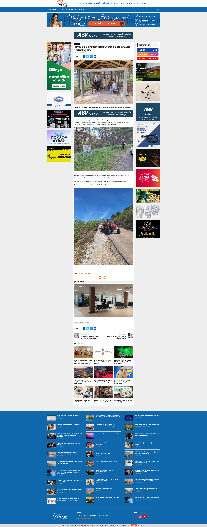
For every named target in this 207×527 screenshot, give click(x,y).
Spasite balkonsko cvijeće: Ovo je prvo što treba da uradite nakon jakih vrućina (146, 425)
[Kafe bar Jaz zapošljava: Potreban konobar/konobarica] (90, 472)
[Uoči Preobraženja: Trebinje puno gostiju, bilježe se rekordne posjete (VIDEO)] (129, 454)
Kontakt (143, 3)
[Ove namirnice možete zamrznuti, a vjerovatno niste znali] (51, 427)
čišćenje (87, 322)
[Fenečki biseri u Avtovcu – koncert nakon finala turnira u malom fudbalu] (129, 463)
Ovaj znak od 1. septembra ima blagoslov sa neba (146, 415)
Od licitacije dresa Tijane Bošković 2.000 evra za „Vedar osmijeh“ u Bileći (146, 470)
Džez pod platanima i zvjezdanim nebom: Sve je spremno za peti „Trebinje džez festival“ (68, 499)
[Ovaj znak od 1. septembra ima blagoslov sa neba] (129, 418)
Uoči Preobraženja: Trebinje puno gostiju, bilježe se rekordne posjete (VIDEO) (146, 452)
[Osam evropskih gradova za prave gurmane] (90, 463)
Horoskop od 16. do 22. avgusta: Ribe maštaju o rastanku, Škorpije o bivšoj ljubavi (146, 498)
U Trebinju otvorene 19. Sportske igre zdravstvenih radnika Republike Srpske (106, 425)
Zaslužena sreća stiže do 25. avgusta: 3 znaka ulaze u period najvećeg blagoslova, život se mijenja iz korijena (68, 472)
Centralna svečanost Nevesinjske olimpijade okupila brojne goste (103, 381)
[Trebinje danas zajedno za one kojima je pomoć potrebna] (129, 445)
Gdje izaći (97, 3)
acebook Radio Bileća (85, 273)
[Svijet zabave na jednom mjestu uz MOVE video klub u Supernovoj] (51, 445)
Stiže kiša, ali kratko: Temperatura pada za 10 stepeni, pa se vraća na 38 (145, 489)
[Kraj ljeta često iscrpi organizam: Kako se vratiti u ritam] (51, 492)
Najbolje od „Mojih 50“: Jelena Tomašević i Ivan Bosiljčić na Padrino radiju (122, 381)
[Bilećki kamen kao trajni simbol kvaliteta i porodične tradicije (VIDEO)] (51, 454)
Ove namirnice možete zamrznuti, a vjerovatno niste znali (68, 425)
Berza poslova (87, 3)
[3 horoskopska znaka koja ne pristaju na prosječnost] (90, 445)
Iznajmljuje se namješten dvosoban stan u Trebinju (123, 401)
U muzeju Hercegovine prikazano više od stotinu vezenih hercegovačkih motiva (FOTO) (83, 361)
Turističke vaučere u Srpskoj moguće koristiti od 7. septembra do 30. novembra (83, 381)
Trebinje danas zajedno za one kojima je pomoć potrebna (146, 443)
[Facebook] (136, 516)
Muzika (136, 3)
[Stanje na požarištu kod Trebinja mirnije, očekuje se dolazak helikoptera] (51, 464)
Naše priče (106, 3)
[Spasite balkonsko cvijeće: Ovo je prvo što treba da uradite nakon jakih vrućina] (129, 427)
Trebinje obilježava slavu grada (104, 488)
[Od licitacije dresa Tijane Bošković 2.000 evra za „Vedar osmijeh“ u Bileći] (129, 472)
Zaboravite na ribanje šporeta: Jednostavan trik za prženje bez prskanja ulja (108, 452)
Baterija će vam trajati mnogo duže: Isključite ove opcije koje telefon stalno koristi (147, 434)
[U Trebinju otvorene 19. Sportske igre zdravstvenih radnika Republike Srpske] (90, 427)
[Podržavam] (100, 278)
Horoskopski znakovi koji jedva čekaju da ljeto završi (68, 416)
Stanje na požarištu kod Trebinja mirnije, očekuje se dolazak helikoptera (69, 462)
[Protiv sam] (105, 278)
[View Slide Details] (103, 35)
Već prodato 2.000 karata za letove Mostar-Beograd (116, 337)
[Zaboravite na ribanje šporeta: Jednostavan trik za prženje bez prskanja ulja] (90, 454)
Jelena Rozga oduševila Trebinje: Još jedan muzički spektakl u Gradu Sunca (122, 361)
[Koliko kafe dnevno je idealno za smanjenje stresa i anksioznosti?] (51, 482)
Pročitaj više (141, 525)
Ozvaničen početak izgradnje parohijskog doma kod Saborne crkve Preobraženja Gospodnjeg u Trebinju (108, 417)
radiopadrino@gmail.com (86, 518)
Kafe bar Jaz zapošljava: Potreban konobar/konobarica (104, 471)
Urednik (77, 52)
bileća (81, 322)
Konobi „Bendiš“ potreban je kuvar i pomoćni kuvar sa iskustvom (103, 401)
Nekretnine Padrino (81, 9)
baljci (76, 322)
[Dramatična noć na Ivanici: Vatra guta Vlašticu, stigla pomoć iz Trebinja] (90, 436)
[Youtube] (145, 516)
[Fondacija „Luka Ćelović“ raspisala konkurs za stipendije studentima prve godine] (90, 500)
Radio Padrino (71, 9)
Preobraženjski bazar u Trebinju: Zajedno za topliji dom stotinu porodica (103, 361)
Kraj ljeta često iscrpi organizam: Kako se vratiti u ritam (69, 490)
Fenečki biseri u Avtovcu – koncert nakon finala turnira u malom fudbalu (146, 461)
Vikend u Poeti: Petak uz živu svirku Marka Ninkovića (82, 401)
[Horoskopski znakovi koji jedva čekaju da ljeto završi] (51, 418)
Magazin (129, 3)
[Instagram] (140, 516)
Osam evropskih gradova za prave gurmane (107, 461)
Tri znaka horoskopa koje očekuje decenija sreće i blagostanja (90, 337)
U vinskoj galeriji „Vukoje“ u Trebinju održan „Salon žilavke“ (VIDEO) (107, 480)
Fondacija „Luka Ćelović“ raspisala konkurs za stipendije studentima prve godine (107, 498)
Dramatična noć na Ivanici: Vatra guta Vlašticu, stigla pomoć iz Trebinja (108, 434)
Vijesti (77, 3)
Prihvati (134, 525)
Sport (122, 3)
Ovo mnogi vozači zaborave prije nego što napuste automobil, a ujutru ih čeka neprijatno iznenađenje (69, 435)
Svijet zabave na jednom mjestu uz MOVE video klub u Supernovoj (68, 444)
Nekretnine (114, 3)
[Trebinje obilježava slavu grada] (90, 491)
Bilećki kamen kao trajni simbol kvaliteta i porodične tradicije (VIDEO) (67, 453)
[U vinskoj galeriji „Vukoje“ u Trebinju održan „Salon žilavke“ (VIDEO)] (90, 482)
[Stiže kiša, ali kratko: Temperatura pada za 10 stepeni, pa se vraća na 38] (129, 490)
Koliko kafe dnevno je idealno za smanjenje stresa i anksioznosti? (69, 481)
